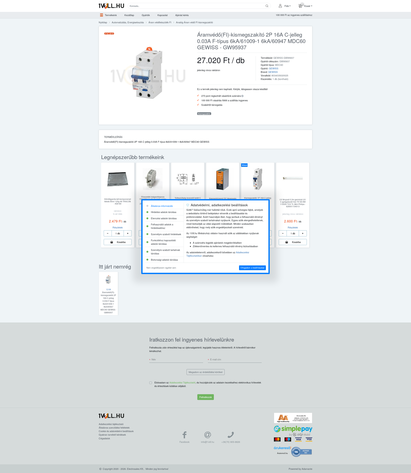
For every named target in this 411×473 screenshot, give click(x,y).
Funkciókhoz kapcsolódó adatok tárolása (163, 242)
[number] (118, 233)
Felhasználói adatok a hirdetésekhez (162, 226)
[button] (287, 6)
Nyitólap (103, 22)
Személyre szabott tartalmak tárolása (165, 251)
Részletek (118, 227)
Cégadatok (104, 438)
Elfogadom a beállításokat (252, 267)
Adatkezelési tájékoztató (111, 424)
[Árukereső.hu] (282, 449)
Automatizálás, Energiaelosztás (128, 22)
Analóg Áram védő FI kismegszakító (194, 22)
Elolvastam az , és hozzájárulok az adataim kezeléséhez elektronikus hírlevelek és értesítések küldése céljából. (207, 384)
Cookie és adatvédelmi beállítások (116, 431)
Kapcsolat (162, 15)
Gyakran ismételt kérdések (112, 434)
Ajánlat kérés (182, 15)
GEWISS (273, 68)
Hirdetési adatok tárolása (163, 212)
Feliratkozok (205, 397)
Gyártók (146, 15)
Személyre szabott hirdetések (166, 234)
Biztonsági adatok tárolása (164, 259)
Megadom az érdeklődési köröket (206, 372)
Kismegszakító (204, 114)
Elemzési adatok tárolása (164, 218)
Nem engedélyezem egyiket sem (161, 267)
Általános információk (162, 206)
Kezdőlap (129, 15)
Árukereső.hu (282, 453)
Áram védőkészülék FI (160, 22)
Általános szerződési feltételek (114, 427)
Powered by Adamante (300, 468)
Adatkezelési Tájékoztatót (182, 382)
